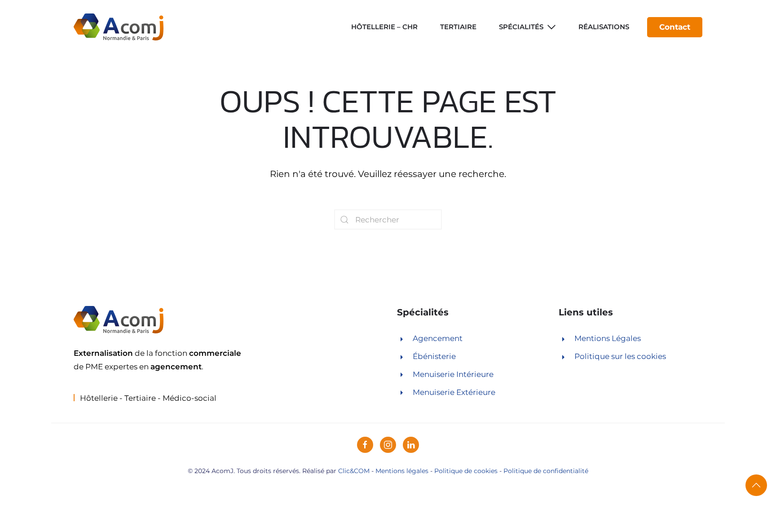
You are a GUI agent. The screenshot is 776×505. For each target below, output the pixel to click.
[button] (756, 485)
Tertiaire (458, 26)
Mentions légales (401, 471)
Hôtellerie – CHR (384, 26)
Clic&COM (354, 471)
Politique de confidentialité (545, 471)
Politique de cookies (466, 471)
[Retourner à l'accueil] (118, 26)
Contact (674, 26)
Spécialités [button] (521, 26)
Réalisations (603, 26)
